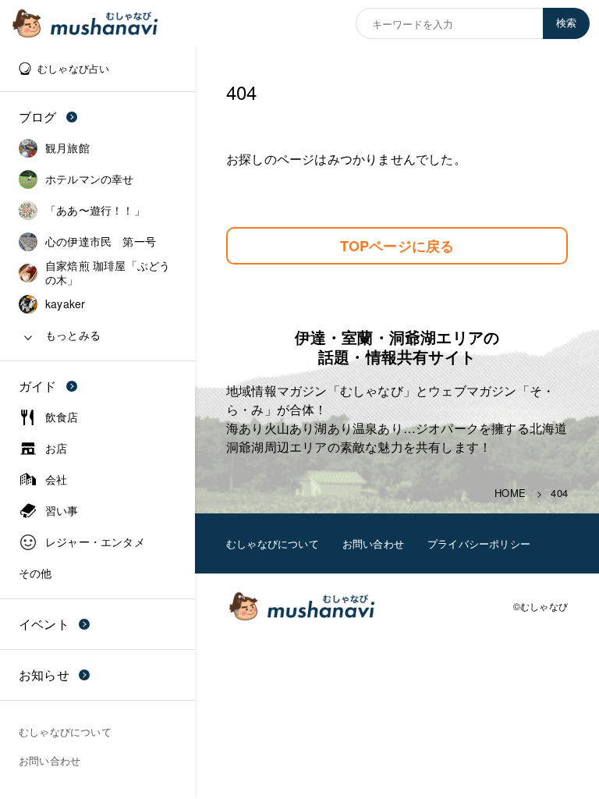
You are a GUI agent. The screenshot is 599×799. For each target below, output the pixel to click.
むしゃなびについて (272, 543)
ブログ (38, 117)
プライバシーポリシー (478, 543)
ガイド (38, 386)
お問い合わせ (373, 543)
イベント (44, 624)
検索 (566, 23)
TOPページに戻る (397, 246)
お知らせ (44, 675)
